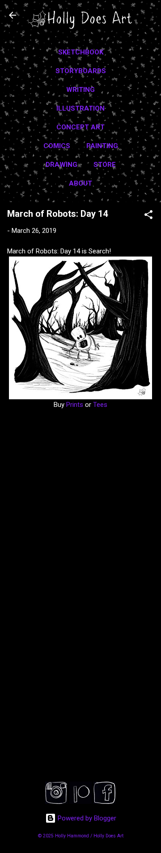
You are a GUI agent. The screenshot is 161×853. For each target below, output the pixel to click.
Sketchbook (80, 52)
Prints (73, 405)
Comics (56, 146)
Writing (80, 90)
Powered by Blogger (86, 818)
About (80, 183)
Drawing (61, 165)
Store (104, 165)
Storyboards (80, 71)
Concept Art (80, 127)
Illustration (80, 108)
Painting (102, 146)
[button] (148, 216)
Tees (100, 405)
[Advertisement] (80, 704)
